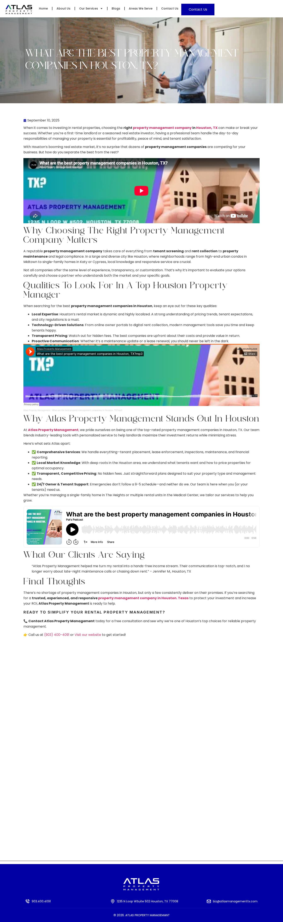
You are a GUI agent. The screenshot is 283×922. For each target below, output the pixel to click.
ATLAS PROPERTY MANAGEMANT (147, 915)
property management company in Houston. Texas (143, 598)
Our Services (88, 8)
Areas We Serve (140, 8)
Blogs (116, 8)
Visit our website (88, 634)
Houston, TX (207, 127)
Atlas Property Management (36, 410)
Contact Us (169, 8)
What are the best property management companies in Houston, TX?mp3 (87, 410)
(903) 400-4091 (56, 634)
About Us (63, 8)
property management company (162, 127)
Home (43, 8)
